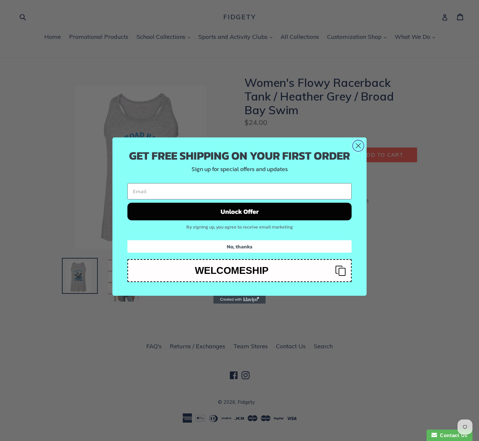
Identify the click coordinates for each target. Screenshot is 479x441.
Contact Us (452, 435)
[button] (239, 270)
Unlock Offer (240, 211)
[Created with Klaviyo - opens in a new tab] (239, 300)
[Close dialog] (358, 145)
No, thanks (240, 246)
